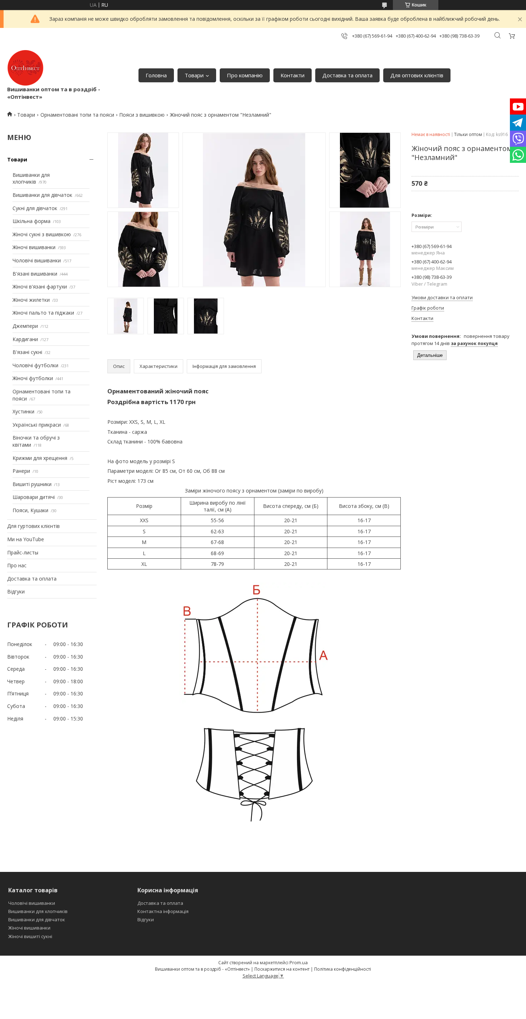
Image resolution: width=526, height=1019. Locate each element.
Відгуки (16, 591)
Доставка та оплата (347, 75)
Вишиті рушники (32, 484)
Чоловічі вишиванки (37, 260)
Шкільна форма (31, 221)
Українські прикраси (37, 424)
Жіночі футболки (33, 378)
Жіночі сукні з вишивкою (42, 234)
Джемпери (25, 325)
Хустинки (23, 411)
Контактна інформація (163, 911)
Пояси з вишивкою (142, 114)
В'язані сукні (27, 352)
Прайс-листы (22, 552)
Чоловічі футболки (35, 365)
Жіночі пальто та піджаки (43, 312)
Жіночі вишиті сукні (30, 936)
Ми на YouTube (25, 539)
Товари (194, 75)
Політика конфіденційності (342, 969)
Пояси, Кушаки (30, 510)
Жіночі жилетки (31, 299)
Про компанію (245, 75)
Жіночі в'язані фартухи (40, 286)
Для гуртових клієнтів (33, 526)
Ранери (21, 470)
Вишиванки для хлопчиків (31, 178)
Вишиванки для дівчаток (42, 194)
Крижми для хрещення (40, 458)
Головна (156, 75)
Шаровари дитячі (34, 497)
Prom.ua (298, 962)
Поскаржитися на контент (282, 969)
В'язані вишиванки (35, 273)
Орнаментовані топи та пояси (77, 114)
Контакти (293, 75)
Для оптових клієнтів (416, 75)
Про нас (16, 565)
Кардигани (25, 339)
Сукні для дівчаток (35, 208)
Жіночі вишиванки (34, 247)
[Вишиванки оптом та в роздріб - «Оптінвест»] (25, 68)
